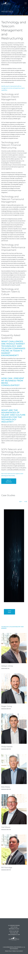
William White (7, 666)
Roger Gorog (6, 706)
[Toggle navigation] (25, 3)
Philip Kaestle (7, 747)
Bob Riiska (5, 787)
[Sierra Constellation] (12, 3)
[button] (21, 501)
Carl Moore (5, 827)
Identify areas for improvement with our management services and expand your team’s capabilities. (13, 88)
